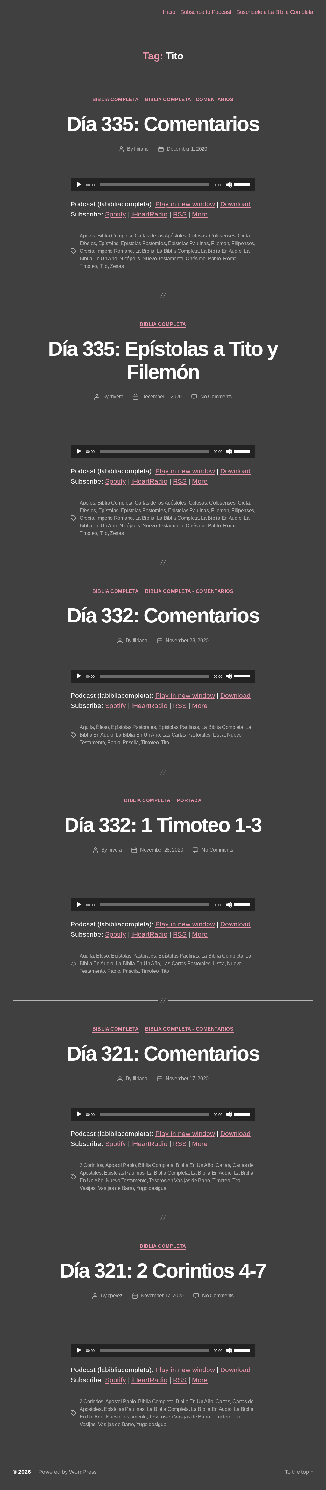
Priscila (131, 742)
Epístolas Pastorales (143, 243)
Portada (189, 800)
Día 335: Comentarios (163, 124)
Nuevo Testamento (162, 258)
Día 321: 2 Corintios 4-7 (163, 1270)
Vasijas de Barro (116, 1188)
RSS (180, 214)
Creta (244, 235)
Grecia (87, 251)
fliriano (141, 149)
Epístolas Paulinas (188, 243)
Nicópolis (129, 258)
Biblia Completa (115, 99)
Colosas (198, 235)
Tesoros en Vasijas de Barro (179, 1180)
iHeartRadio (149, 214)
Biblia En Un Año (194, 1165)
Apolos (87, 235)
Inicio (169, 12)
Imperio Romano (114, 251)
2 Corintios (91, 1165)
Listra (219, 735)
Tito (104, 266)
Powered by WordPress (67, 1472)
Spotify (115, 214)
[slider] (243, 184)
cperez (115, 1295)
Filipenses (242, 243)
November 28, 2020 (187, 640)
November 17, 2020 (187, 1078)
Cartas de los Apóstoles (160, 235)
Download (235, 204)
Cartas (223, 1165)
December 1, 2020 (187, 149)
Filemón (220, 243)
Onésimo (195, 258)
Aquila (87, 727)
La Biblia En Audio (221, 251)
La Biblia (145, 251)
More (200, 214)
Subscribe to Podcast (205, 12)
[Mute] (229, 185)
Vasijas (88, 1188)
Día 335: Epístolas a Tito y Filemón (163, 360)
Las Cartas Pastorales (186, 735)
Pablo (214, 258)
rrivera (116, 396)
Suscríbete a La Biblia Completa (274, 12)
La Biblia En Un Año (138, 735)
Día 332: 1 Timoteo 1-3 (162, 825)
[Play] (79, 185)
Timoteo (88, 266)
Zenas (117, 266)
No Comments (216, 396)
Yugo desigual (152, 1188)
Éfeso (102, 727)
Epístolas (108, 243)
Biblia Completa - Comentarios (189, 99)
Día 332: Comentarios (163, 615)
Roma (230, 258)
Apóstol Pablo (120, 1165)
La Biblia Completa (178, 251)
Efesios (88, 243)
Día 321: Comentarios (163, 1053)
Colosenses (222, 235)
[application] (163, 184)
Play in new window (185, 204)
